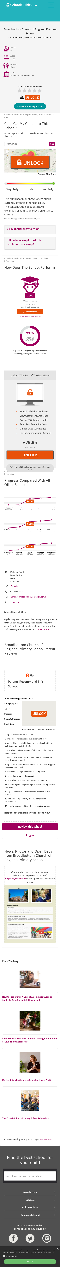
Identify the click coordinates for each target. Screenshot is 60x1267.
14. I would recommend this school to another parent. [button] (27, 806)
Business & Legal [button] (30, 1215)
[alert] (30, 1256)
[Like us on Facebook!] (13, 1238)
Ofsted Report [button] (25, 316)
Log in (30, 835)
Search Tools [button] (30, 1192)
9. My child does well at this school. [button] (19, 776)
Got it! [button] (30, 1262)
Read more (43, 629)
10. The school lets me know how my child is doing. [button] (26, 780)
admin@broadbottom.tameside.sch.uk (29, 596)
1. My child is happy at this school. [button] (19, 698)
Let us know (45, 1139)
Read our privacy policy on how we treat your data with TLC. (31, 1253)
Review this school (30, 826)
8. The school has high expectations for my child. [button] (25, 771)
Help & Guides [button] (30, 1207)
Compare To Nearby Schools (30, 106)
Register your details (15, 878)
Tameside (14, 602)
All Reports (36, 316)
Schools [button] (30, 1199)
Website (14, 586)
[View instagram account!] (47, 1238)
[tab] (30, 229)
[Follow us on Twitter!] (30, 1238)
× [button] (58, 1249)
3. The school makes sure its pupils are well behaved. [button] (27, 739)
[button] (30, 229)
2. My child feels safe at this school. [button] (19, 734)
